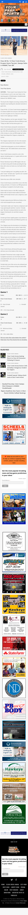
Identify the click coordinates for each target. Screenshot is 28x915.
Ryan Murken (7, 69)
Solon (6, 890)
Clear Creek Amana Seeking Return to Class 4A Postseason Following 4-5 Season (16, 358)
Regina (23, 887)
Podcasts (14, 895)
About (22, 890)
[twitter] (23, 2)
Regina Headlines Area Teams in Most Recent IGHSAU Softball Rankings (14, 392)
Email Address (6, 480)
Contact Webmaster (21, 903)
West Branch (14, 890)
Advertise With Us (18, 893)
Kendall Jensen (16, 72)
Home (3, 884)
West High (6, 887)
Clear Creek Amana (6, 58)
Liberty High (15, 887)
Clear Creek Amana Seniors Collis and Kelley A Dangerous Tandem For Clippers (17, 368)
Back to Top (14, 842)
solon (12, 74)
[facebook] (26, 2)
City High (24, 884)
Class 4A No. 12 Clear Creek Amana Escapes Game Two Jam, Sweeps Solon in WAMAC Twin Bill (14, 63)
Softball (8, 74)
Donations (7, 893)
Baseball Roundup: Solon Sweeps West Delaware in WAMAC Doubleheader (12, 386)
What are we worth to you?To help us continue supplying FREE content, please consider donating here (14, 460)
